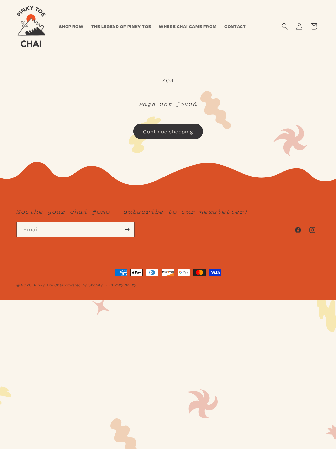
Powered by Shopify (83, 285)
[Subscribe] (127, 229)
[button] (285, 26)
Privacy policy (122, 284)
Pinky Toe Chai (48, 285)
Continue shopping (168, 131)
